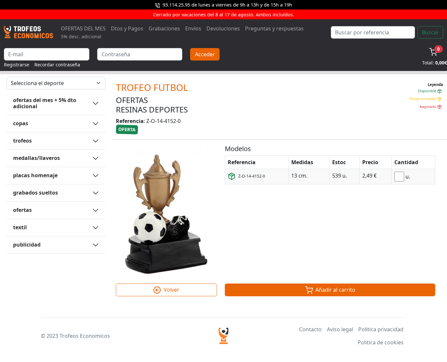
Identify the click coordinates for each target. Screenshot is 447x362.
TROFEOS (22, 140)
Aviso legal (340, 329)
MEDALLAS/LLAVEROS (36, 158)
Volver (170, 289)
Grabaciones (164, 28)
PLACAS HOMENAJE (35, 175)
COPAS (20, 123)
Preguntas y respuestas (274, 28)
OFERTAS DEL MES (83, 32)
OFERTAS (22, 210)
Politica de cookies (380, 342)
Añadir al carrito (334, 289)
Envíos (193, 28)
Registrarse (16, 64)
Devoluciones (223, 28)
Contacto (310, 329)
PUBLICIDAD (27, 244)
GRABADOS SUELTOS (35, 192)
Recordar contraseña (57, 64)
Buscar (430, 32)
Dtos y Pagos (127, 28)
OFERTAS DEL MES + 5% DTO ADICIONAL (44, 103)
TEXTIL (20, 227)
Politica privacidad (380, 329)
